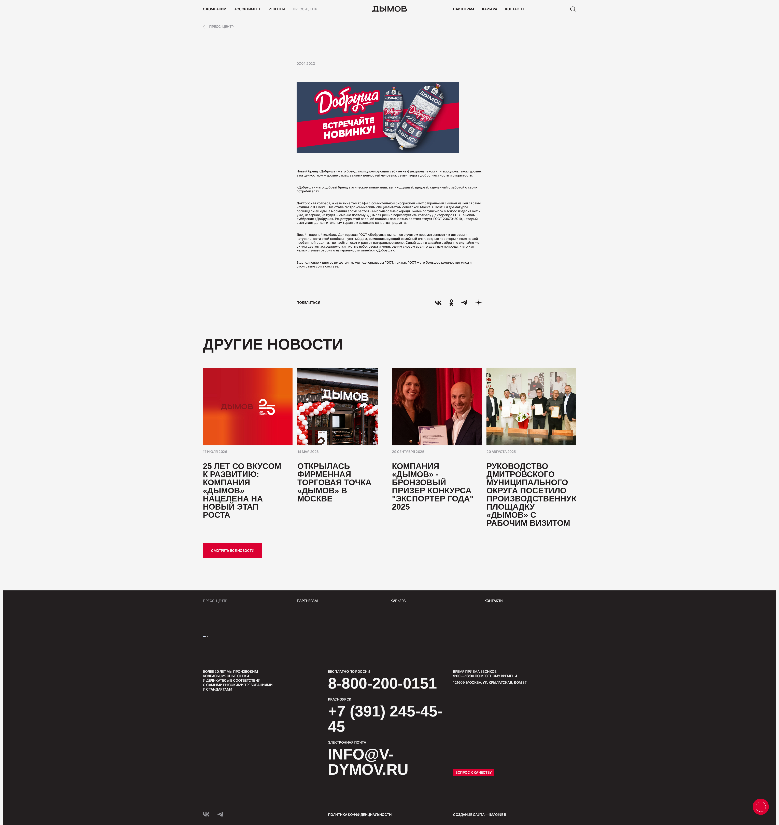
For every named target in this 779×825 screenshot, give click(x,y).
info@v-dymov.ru (368, 762)
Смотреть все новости (232, 551)
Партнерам (463, 9)
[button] (570, 344)
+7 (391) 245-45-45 (385, 719)
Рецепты (277, 9)
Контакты (514, 9)
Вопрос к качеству (473, 772)
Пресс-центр (305, 9)
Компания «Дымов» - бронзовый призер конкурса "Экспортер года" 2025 (433, 486)
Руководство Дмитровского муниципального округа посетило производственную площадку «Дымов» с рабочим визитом (533, 494)
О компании (214, 9)
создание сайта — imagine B (479, 815)
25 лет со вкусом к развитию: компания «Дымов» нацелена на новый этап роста (242, 490)
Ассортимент (247, 9)
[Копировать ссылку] (478, 302)
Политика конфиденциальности (360, 815)
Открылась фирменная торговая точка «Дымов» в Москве (334, 482)
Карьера (489, 9)
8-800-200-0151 (382, 683)
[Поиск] (573, 9)
